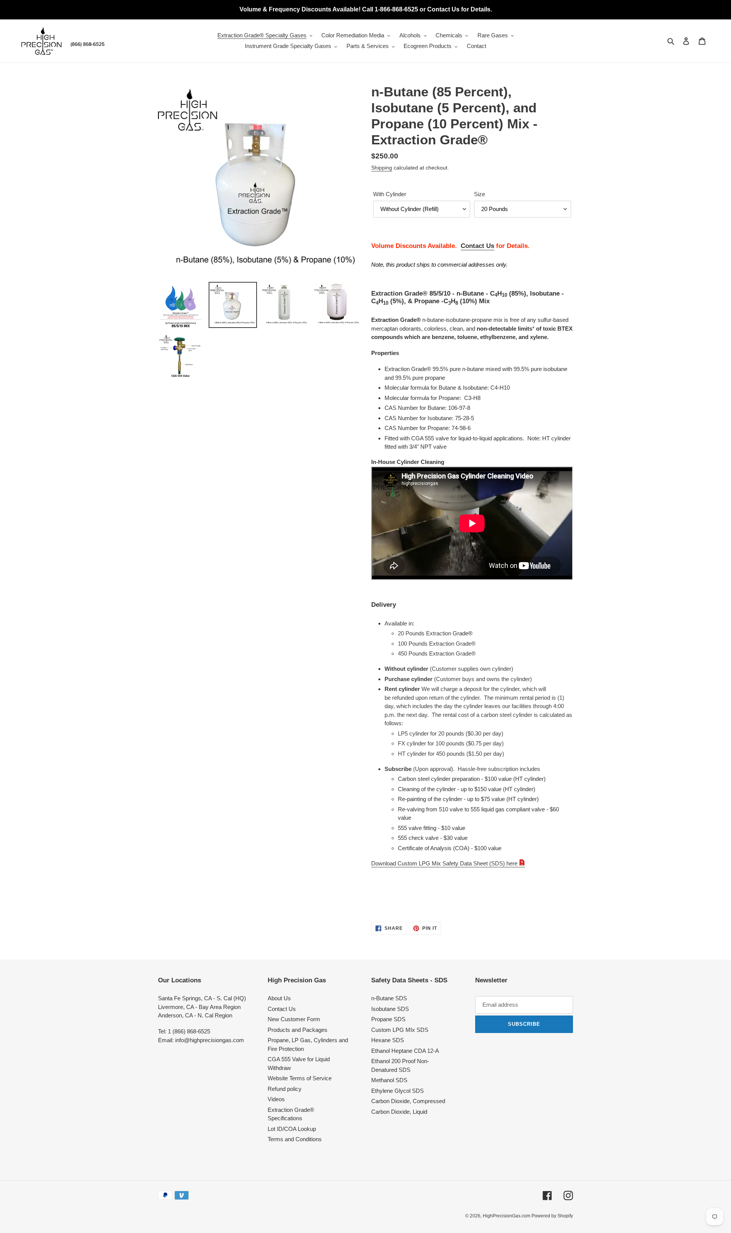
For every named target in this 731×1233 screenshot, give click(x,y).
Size (479, 194)
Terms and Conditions (295, 1139)
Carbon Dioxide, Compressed (408, 1101)
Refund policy (285, 1089)
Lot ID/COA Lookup (292, 1129)
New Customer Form (294, 1019)
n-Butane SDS (389, 998)
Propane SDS (388, 1019)
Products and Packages (297, 1030)
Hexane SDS (387, 1040)
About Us (279, 998)
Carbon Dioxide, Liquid (399, 1111)
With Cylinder (389, 194)
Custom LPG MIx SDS (399, 1030)
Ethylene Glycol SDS (397, 1090)
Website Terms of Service (300, 1078)
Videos (276, 1099)
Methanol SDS (389, 1080)
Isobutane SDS (390, 1009)
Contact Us (477, 245)
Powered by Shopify (552, 1216)
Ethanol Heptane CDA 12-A (405, 1050)
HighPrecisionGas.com (507, 1216)
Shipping (381, 168)
